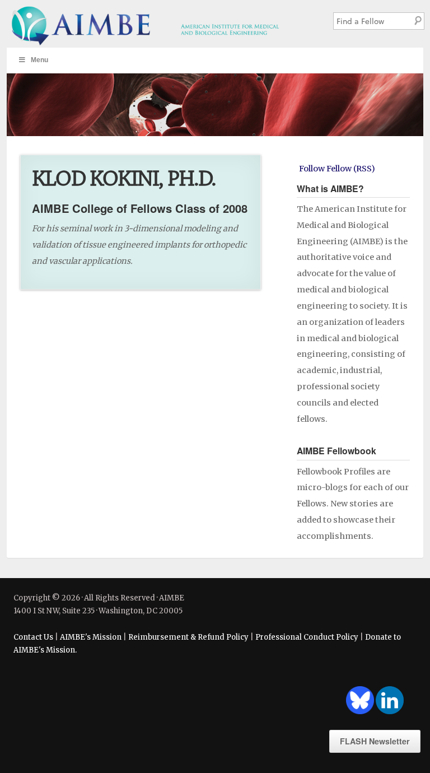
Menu (39, 60)
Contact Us (33, 637)
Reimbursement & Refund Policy (188, 637)
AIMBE (161, 24)
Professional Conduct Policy (306, 637)
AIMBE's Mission (90, 637)
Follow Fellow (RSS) (337, 169)
